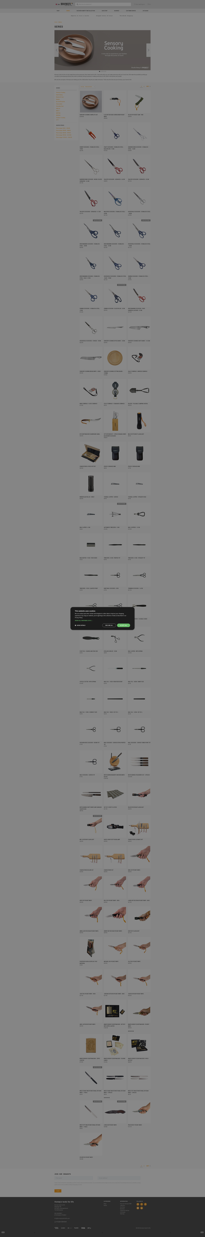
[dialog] (102, 618)
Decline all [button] (109, 625)
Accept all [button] (123, 625)
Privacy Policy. (79, 617)
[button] (102, 620)
